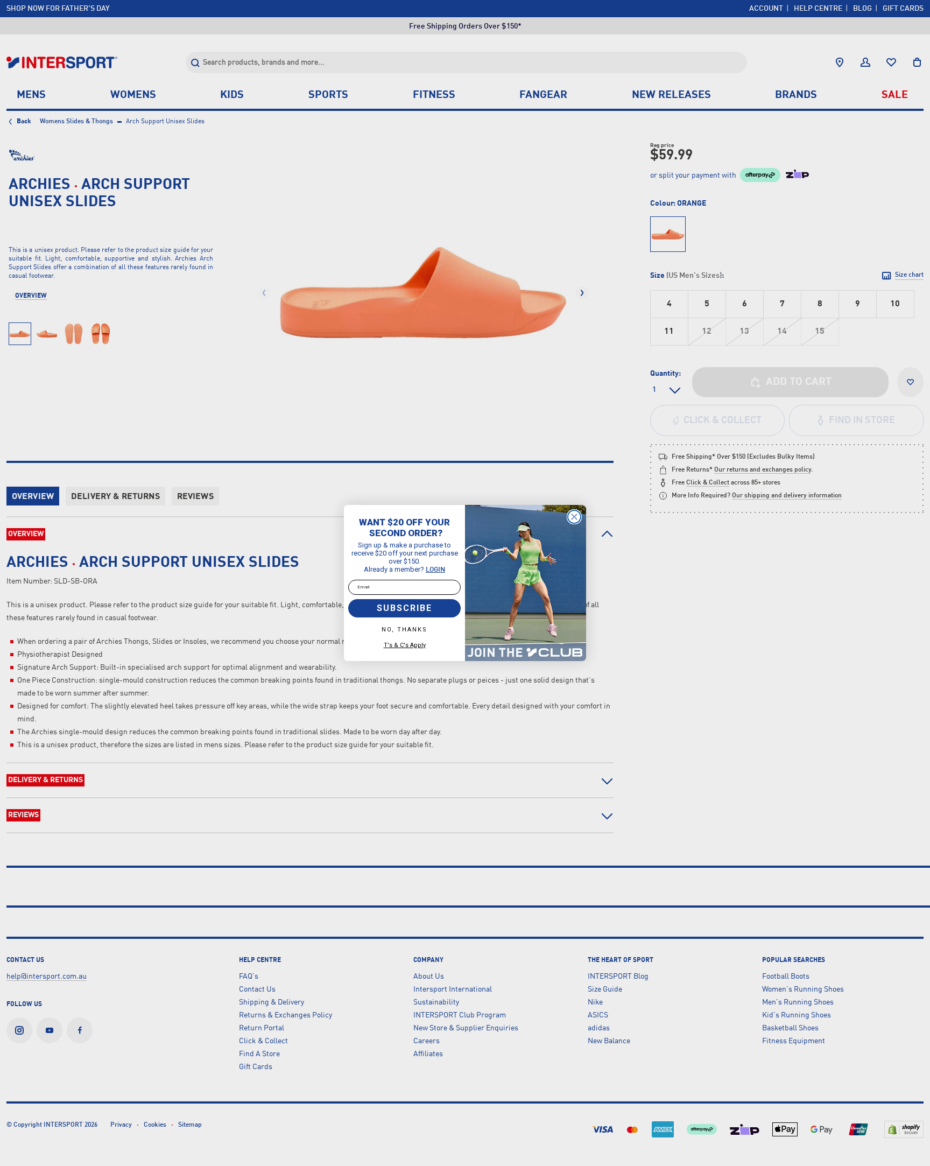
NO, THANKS (404, 629)
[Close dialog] (574, 516)
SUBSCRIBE (404, 608)
